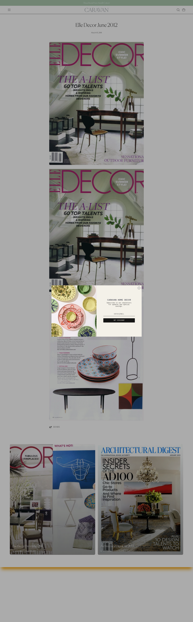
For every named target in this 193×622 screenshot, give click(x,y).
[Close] (139, 288)
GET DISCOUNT (119, 320)
